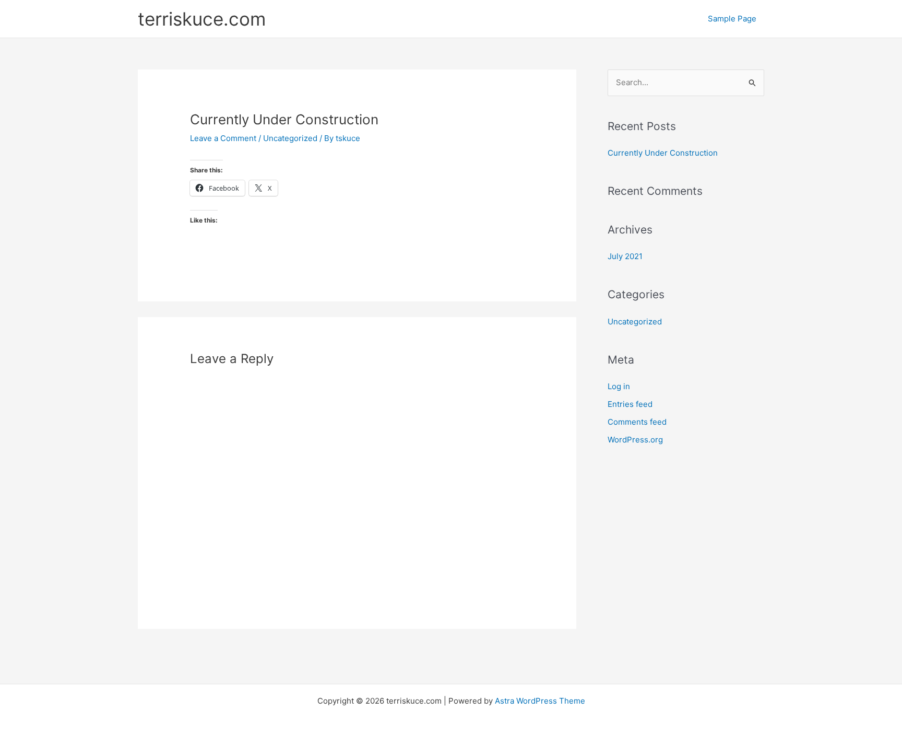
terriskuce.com (202, 19)
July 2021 (625, 256)
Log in (619, 386)
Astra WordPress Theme (540, 701)
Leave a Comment (223, 138)
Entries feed (630, 404)
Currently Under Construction (663, 153)
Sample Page (732, 19)
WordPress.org (635, 440)
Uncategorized (290, 138)
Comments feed (637, 422)
